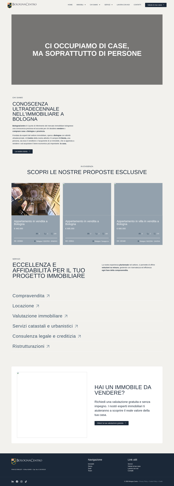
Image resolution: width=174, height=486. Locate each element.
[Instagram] (21, 481)
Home (70, 5)
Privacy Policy (143, 481)
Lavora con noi (123, 5)
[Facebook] (17, 481)
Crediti (161, 481)
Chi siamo (94, 5)
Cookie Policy (153, 481)
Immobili (80, 5)
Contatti (137, 5)
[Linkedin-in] (12, 481)
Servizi (107, 5)
